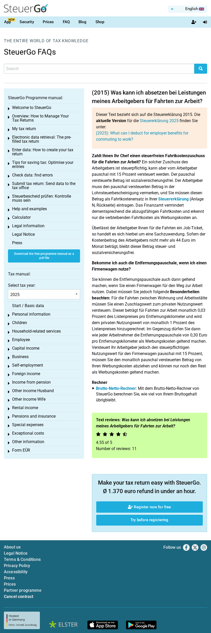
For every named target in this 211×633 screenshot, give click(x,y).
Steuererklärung (173, 199)
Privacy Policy (17, 565)
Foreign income (26, 373)
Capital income (25, 348)
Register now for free (152, 507)
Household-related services (36, 331)
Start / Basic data (28, 305)
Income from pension (31, 382)
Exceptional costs (28, 433)
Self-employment (27, 365)
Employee (21, 339)
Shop (99, 22)
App (7, 22)
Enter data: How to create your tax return (42, 151)
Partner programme (22, 590)
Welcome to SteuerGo (31, 107)
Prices (48, 22)
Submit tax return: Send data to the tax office (43, 185)
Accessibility (16, 571)
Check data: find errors (32, 175)
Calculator (21, 217)
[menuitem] (187, 9)
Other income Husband (33, 390)
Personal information (31, 314)
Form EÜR (21, 450)
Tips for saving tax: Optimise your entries (42, 164)
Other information (28, 441)
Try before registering (149, 520)
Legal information (28, 225)
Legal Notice (23, 234)
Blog (82, 22)
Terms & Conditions (22, 559)
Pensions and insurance (34, 416)
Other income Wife (29, 399)
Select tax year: (22, 285)
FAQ (66, 22)
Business (20, 356)
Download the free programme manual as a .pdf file (44, 256)
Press (17, 242)
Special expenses (27, 424)
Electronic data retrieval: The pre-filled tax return (41, 139)
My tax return (24, 128)
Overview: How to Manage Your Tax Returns (40, 118)
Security (27, 22)
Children (19, 322)
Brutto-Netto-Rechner (116, 388)
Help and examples (29, 208)
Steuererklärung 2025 (159, 120)
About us (12, 547)
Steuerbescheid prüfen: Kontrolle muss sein (41, 198)
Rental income (25, 407)
